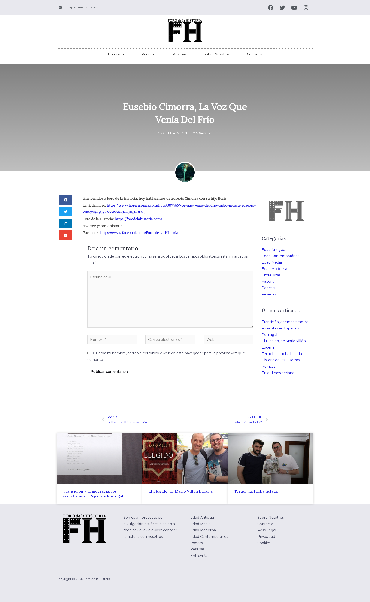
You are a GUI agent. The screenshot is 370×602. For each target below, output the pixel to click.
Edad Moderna (274, 269)
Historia (114, 54)
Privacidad (266, 537)
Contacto (254, 54)
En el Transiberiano (278, 373)
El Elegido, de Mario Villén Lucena (181, 491)
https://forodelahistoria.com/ (138, 219)
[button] (65, 200)
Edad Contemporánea (281, 256)
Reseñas (179, 54)
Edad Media (272, 262)
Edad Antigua (273, 250)
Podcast (148, 54)
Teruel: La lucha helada (282, 354)
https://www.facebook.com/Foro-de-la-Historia (139, 233)
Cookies (263, 543)
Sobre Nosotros (216, 54)
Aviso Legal (266, 530)
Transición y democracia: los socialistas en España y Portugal (285, 328)
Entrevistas (271, 275)
